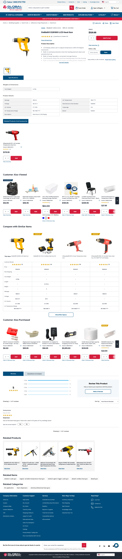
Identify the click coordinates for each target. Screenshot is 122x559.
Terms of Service (78, 549)
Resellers (44, 506)
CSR (4, 513)
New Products (65, 506)
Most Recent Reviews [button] (107, 401)
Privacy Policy (70, 549)
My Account (26, 503)
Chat (78, 2)
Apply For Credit (27, 516)
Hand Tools (25, 23)
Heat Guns (53, 23)
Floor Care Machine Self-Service (31, 536)
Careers (5, 503)
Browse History (62, 2)
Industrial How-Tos (67, 513)
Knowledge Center (94, 2)
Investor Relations (8, 509)
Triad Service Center (47, 513)
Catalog (85, 2)
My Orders (25, 506)
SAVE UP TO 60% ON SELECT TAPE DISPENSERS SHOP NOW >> (61, 19)
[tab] (13, 78)
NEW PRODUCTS (68, 15)
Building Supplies (14, 23)
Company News (7, 506)
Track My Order (27, 509)
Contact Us (71, 2)
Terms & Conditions (57, 557)
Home (5, 23)
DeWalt (43, 28)
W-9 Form (25, 526)
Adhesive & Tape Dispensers (39, 23)
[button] (110, 2)
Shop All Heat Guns (46, 40)
